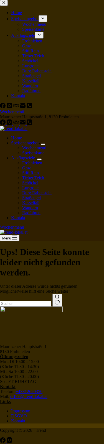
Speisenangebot (25, 143)
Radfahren (31, 212)
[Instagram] (10, 123)
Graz (26, 167)
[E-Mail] (23, 123)
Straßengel (31, 197)
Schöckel (30, 182)
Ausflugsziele (23, 157)
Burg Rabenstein (37, 192)
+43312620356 (29, 391)
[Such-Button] (57, 300)
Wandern (30, 207)
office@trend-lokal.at (28, 396)
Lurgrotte (30, 187)
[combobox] (25, 304)
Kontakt (18, 217)
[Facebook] (3, 123)
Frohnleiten (32, 162)
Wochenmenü (34, 148)
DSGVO (19, 416)
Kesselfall (30, 202)
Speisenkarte (33, 152)
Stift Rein (30, 172)
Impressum (20, 411)
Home (16, 138)
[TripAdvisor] (16, 123)
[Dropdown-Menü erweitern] (43, 144)
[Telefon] (29, 123)
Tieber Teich (33, 177)
